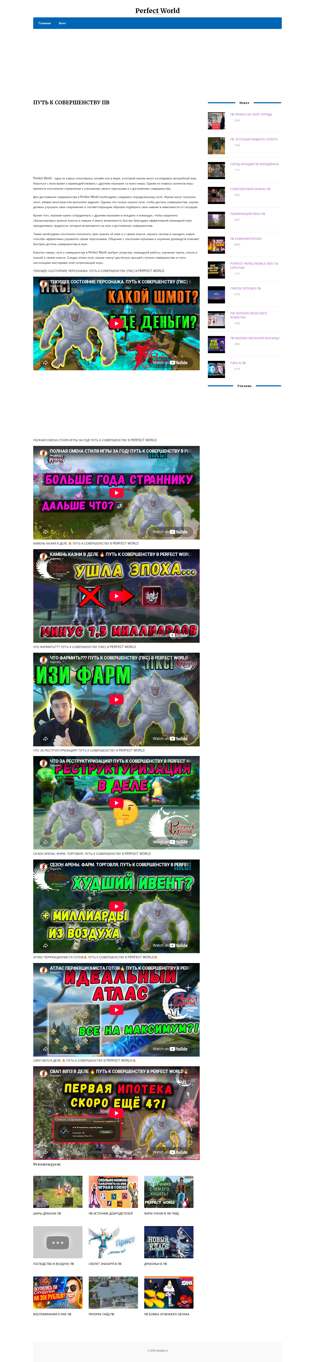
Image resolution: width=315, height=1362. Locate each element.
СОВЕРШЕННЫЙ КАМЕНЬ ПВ (250, 189)
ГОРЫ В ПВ (238, 363)
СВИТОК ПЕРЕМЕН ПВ (245, 288)
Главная (45, 23)
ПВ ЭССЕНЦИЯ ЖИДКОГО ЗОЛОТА (254, 139)
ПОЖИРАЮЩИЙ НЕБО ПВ (247, 214)
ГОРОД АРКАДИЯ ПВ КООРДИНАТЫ (254, 164)
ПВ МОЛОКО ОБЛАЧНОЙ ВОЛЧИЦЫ (254, 338)
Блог (62, 23)
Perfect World (157, 11)
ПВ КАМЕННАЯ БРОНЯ (245, 239)
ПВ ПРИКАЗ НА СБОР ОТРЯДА (251, 114)
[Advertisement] (157, 61)
